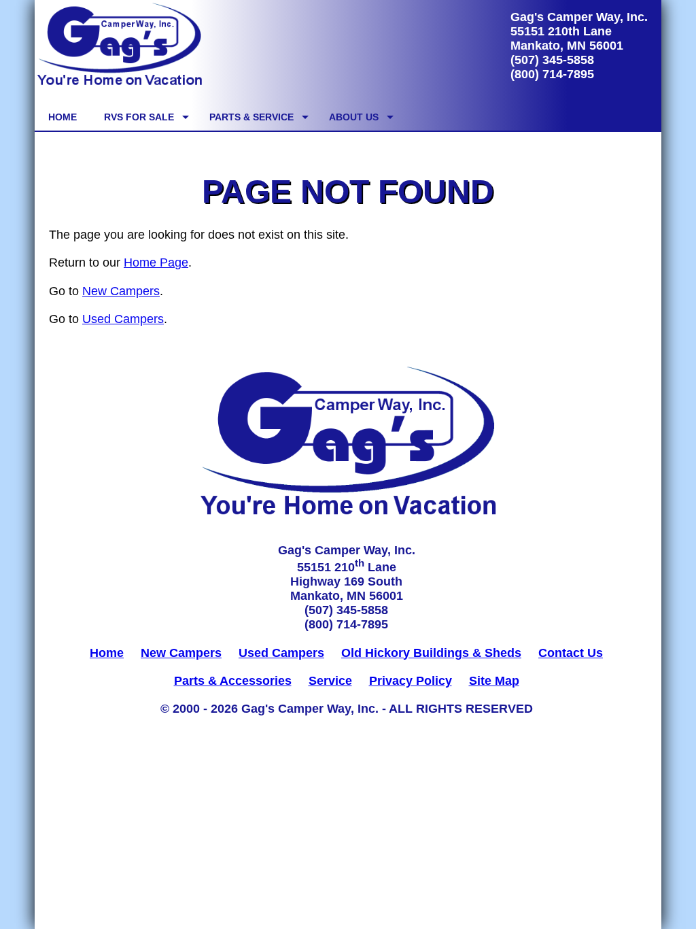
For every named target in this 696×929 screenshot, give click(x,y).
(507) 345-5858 (552, 60)
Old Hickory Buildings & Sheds (431, 653)
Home (107, 653)
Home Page (156, 262)
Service (330, 681)
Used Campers (123, 319)
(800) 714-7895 (552, 74)
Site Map (494, 681)
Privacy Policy (410, 681)
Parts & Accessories (233, 681)
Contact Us (570, 653)
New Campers (121, 291)
